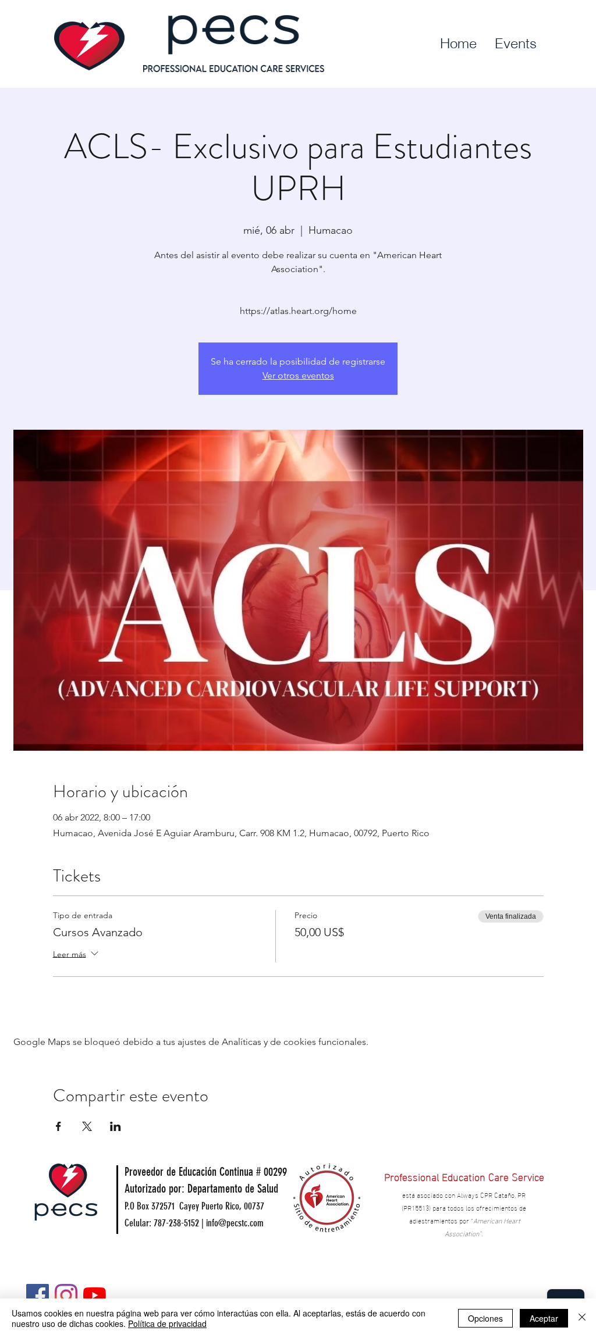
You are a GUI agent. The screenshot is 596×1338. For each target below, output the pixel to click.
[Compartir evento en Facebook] (58, 1126)
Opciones (485, 1318)
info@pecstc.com (235, 1223)
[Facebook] (37, 1295)
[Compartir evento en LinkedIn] (115, 1126)
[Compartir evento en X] (87, 1126)
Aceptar (544, 1318)
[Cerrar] (582, 1318)
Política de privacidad (167, 1323)
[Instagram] (66, 1295)
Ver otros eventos (298, 375)
